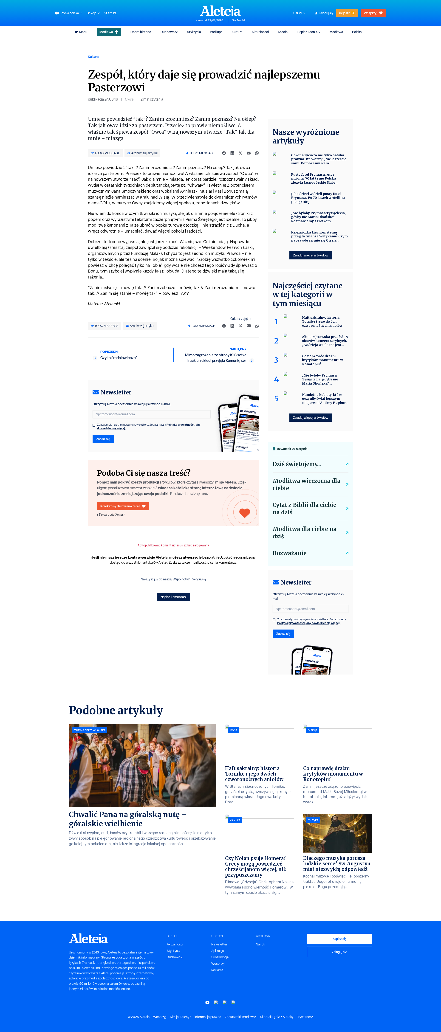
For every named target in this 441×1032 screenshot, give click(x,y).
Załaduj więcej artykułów (310, 255)
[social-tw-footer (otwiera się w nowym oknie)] (225, 1002)
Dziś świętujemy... (297, 464)
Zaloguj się (326, 13)
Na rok (260, 944)
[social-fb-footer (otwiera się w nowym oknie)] (216, 1002)
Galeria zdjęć (239, 319)
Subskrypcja (220, 957)
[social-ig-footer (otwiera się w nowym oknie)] (234, 1002)
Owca (129, 99)
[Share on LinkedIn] (232, 153)
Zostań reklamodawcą (240, 1017)
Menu (83, 32)
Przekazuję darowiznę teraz (120, 506)
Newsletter (219, 944)
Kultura (237, 32)
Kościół (283, 32)
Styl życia (194, 32)
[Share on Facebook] (224, 153)
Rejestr (344, 13)
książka (235, 820)
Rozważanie (289, 553)
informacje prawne (208, 1017)
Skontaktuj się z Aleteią (276, 1017)
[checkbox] (94, 425)
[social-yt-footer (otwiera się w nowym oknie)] (207, 1002)
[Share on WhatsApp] (257, 153)
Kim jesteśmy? (180, 1017)
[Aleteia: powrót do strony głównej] (220, 10)
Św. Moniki (238, 20)
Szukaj (112, 13)
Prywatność (305, 1017)
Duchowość (169, 32)
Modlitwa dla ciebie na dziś (304, 533)
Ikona (233, 730)
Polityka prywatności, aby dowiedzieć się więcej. (308, 623)
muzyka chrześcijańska (89, 730)
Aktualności (260, 32)
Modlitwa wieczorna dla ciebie (306, 484)
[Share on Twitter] (240, 153)
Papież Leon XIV (308, 32)
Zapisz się (103, 439)
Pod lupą (216, 32)
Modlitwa (106, 32)
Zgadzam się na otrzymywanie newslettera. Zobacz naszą (149, 426)
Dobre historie (140, 32)
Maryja (312, 730)
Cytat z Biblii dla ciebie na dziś (304, 508)
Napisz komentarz (174, 597)
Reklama (217, 970)
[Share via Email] (249, 153)
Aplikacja (217, 951)
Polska (357, 32)
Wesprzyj (370, 13)
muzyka (313, 820)
